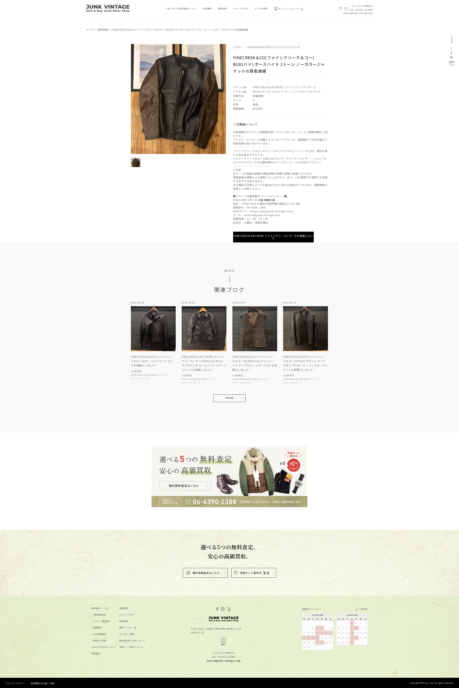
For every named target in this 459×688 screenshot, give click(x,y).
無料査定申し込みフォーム (132, 641)
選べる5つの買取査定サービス (182, 8)
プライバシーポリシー (15, 683)
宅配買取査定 (99, 615)
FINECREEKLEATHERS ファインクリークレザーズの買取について (273, 237)
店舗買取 (97, 628)
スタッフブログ (240, 8)
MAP (223, 644)
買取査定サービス (100, 608)
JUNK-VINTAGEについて (103, 647)
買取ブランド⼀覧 (128, 628)
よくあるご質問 (126, 634)
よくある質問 (261, 8)
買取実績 (222, 8)
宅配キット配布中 (254, 572)
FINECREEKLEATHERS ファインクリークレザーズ (273, 46)
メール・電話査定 (101, 621)
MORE (229, 398)
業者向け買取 (99, 641)
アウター (237, 46)
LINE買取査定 (100, 634)
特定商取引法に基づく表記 (43, 683)
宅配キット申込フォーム (131, 647)
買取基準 (207, 8)
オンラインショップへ (289, 8)
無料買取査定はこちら (206, 573)
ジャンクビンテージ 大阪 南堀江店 (254, 200)
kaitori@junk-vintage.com (358, 13)
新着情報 (123, 621)
